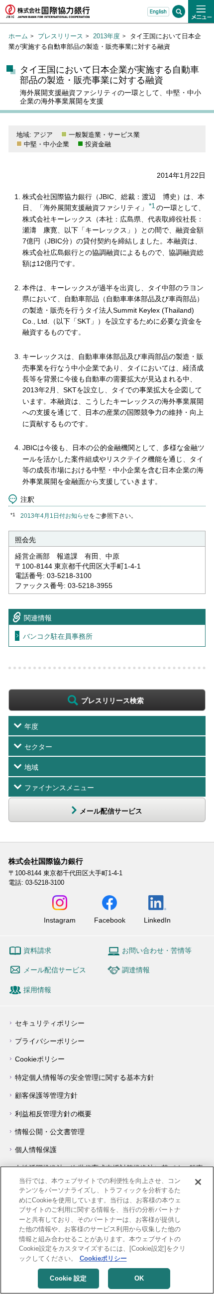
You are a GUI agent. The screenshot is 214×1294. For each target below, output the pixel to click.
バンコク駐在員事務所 (58, 636)
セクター (38, 747)
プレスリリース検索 (112, 701)
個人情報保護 (36, 1150)
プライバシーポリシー (50, 1041)
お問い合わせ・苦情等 (157, 950)
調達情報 (136, 970)
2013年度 (106, 36)
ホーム (18, 36)
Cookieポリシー (40, 1059)
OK (139, 1278)
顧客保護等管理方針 (46, 1095)
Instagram (60, 920)
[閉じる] (198, 1182)
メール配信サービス (54, 970)
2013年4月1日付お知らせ (54, 515)
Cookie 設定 (68, 1278)
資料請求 (37, 950)
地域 (31, 767)
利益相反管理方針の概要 (53, 1114)
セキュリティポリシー (50, 1023)
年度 (31, 726)
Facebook (109, 920)
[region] (107, 1230)
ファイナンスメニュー (59, 788)
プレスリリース (60, 36)
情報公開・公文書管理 (50, 1132)
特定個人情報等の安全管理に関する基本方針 (84, 1077)
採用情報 (37, 990)
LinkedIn (157, 920)
